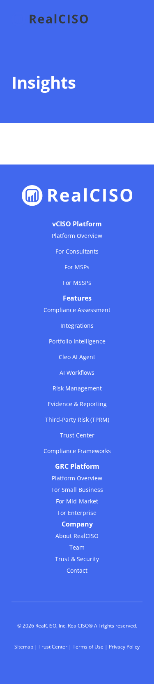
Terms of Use (88, 646)
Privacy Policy (124, 646)
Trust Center (53, 646)
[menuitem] (77, 253)
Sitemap (23, 646)
